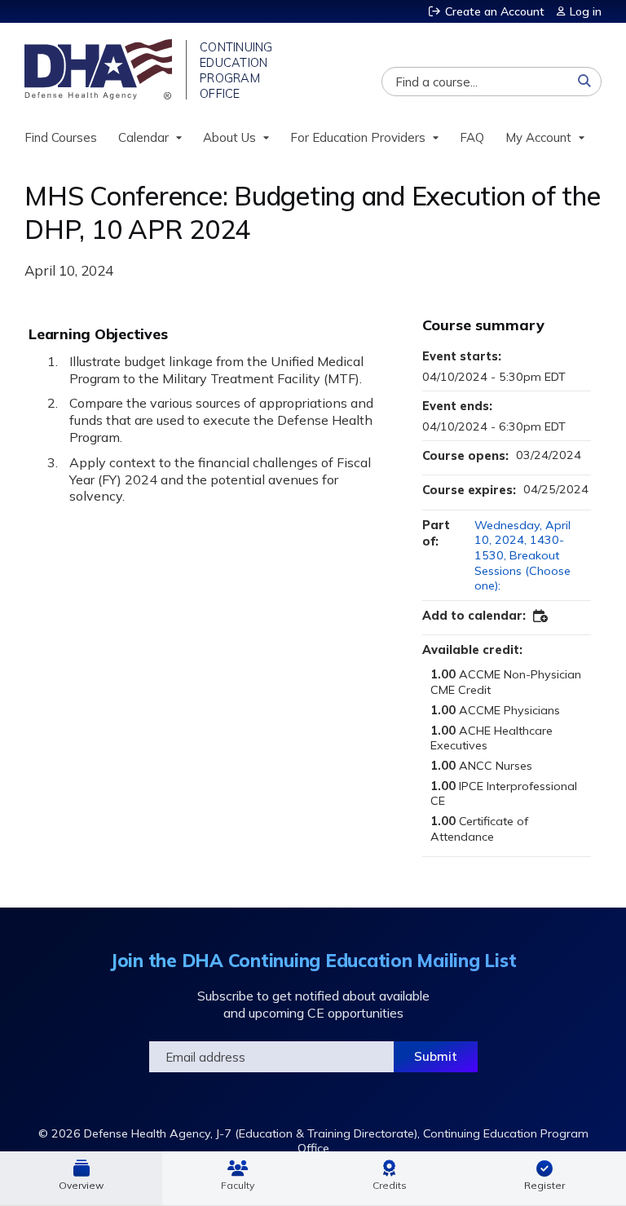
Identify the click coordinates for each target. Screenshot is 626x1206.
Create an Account (494, 11)
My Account (538, 137)
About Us (229, 137)
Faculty (237, 1185)
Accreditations (389, 1178)
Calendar (143, 137)
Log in (586, 11)
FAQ (472, 137)
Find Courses (60, 137)
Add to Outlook (541, 616)
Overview (81, 1185)
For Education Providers (357, 137)
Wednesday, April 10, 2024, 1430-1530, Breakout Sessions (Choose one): (522, 556)
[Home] (99, 69)
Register (544, 1185)
